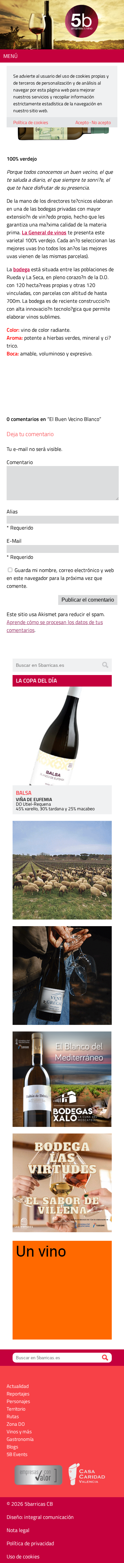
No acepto (101, 122)
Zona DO (16, 1424)
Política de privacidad (30, 1543)
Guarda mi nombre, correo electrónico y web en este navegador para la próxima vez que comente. (60, 578)
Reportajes (18, 1393)
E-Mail (14, 541)
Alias (12, 511)
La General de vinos (44, 232)
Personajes (18, 1401)
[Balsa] (62, 736)
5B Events (17, 1454)
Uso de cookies (23, 1556)
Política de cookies (30, 122)
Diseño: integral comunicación (40, 1517)
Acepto (82, 122)
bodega (21, 269)
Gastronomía (20, 1439)
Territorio (16, 1409)
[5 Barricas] (81, 22)
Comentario (20, 462)
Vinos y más (19, 1431)
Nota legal (18, 1530)
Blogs (12, 1446)
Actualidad (18, 1386)
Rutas (13, 1416)
